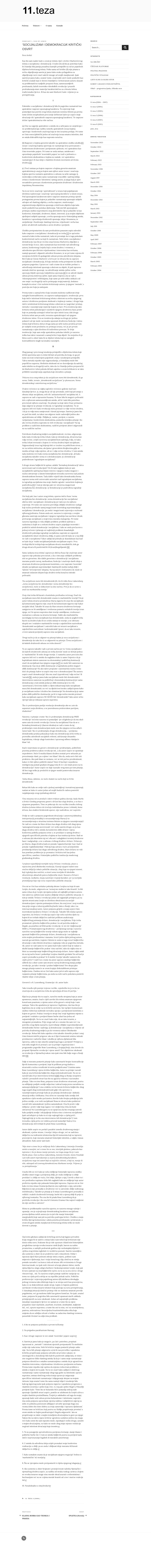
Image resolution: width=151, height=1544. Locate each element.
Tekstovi (36, 26)
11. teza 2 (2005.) (96, 111)
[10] (57, 1076)
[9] (27, 1056)
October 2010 (95, 231)
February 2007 (96, 244)
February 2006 (96, 253)
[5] (33, 485)
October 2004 (95, 270)
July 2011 (93, 226)
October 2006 (95, 248)
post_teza (94, 129)
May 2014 (94, 195)
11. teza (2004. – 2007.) (98, 102)
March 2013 (94, 209)
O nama (49, 26)
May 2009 (94, 235)
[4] (64, 273)
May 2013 (94, 204)
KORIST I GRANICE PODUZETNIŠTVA (105, 84)
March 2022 (95, 156)
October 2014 (95, 191)
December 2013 (96, 200)
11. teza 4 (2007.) (96, 120)
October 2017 (95, 173)
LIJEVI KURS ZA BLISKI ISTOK (102, 80)
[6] (68, 547)
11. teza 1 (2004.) (96, 107)
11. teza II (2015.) (96, 124)
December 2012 (96, 217)
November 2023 (96, 142)
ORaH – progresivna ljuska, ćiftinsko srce (106, 88)
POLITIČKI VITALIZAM (99, 75)
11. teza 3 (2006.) (32, 1498)
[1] (82, 143)
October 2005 (95, 257)
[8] (30, 677)
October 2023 (95, 147)
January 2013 (95, 213)
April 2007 (94, 239)
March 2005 (95, 261)
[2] (30, 162)
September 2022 (96, 151)
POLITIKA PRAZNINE (98, 71)
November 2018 (96, 169)
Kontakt (59, 26)
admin (43, 41)
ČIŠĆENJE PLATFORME (99, 66)
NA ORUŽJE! (95, 62)
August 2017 (94, 178)
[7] (59, 663)
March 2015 (94, 182)
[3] (67, 233)
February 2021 (95, 164)
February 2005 (96, 266)
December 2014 (96, 187)
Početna (25, 26)
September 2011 (96, 222)
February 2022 (96, 160)
